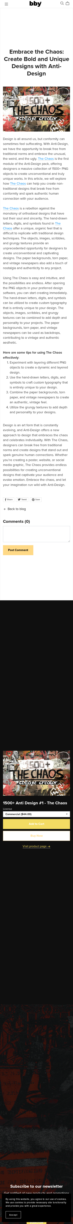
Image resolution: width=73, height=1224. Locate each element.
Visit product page (35, 846)
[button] (6, 777)
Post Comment (18, 550)
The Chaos (46, 159)
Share (10, 499)
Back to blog (17, 509)
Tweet (24, 499)
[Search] (62, 3)
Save (37, 499)
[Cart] (69, 3)
